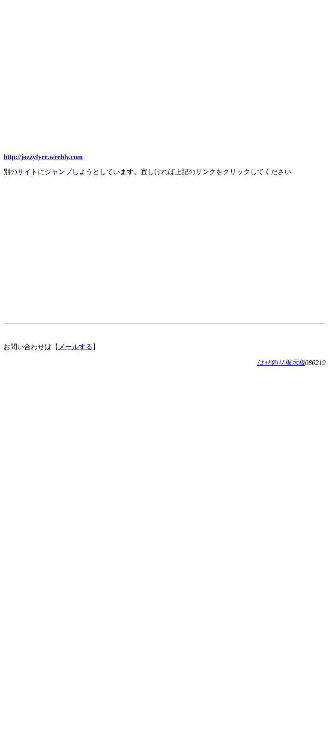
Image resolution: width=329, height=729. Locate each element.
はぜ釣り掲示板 (281, 362)
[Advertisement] (164, 63)
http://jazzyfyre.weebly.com (43, 156)
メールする (75, 346)
